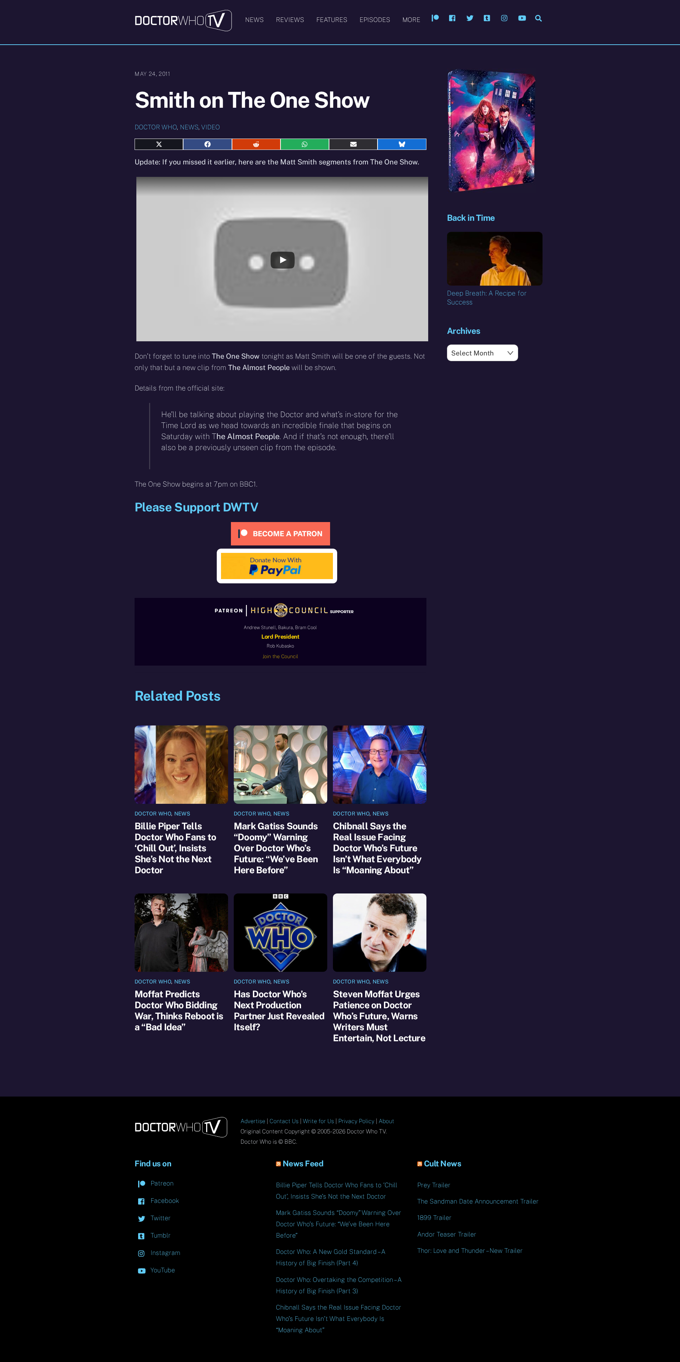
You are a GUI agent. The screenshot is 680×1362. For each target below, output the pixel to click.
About (386, 1121)
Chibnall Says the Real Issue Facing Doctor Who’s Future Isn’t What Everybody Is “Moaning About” (377, 847)
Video (210, 127)
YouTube (162, 1270)
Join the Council (280, 656)
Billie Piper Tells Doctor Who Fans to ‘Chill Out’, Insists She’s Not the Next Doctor (175, 847)
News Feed (303, 1163)
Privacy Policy (356, 1121)
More (411, 19)
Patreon (161, 1183)
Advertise (252, 1121)
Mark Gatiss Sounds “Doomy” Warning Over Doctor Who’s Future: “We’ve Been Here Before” (276, 847)
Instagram (164, 1252)
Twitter (160, 1218)
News (254, 19)
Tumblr (160, 1235)
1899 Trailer (434, 1217)
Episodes (374, 19)
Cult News (442, 1163)
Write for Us (318, 1121)
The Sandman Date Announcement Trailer (478, 1201)
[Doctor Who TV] (183, 28)
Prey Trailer (433, 1185)
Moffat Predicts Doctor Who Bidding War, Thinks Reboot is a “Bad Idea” (179, 1010)
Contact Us (284, 1121)
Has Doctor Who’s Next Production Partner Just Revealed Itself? (279, 1010)
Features (331, 19)
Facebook (164, 1200)
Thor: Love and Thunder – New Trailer (470, 1250)
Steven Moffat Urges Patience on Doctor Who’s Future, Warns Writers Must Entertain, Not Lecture (379, 1015)
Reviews (290, 19)
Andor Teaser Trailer (446, 1234)
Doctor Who (156, 127)
